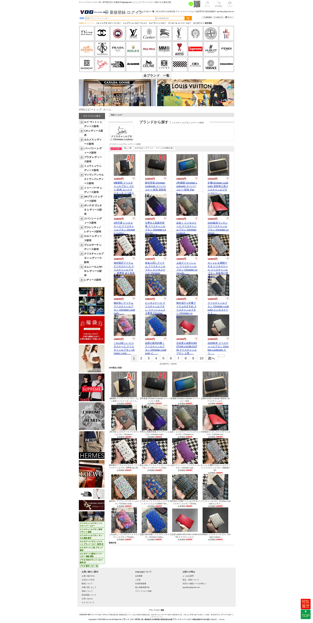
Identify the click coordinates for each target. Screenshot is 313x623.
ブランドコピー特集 (143, 591)
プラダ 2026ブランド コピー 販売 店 (91, 561)
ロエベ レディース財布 (93, 238)
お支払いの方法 (88, 580)
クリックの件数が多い (165, 148)
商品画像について (89, 595)
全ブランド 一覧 (156, 75)
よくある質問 (188, 576)
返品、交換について (191, 580)
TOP (306, 615)
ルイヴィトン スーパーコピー (161, 615)
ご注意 (138, 580)
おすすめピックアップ (144, 148)
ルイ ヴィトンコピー (157, 23)
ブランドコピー (147, 2)
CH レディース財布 (93, 132)
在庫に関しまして (89, 587)
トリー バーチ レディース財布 (93, 189)
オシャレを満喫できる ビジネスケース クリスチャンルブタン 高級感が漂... (215, 467)
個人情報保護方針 (142, 587)
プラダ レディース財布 (93, 159)
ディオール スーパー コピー (179, 23)
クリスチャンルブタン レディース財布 (94, 257)
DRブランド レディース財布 (93, 198)
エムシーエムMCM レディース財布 (93, 271)
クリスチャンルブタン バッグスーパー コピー (91, 524)
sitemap (221, 619)
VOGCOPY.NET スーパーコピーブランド (94, 615)
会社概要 (138, 576)
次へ (211, 358)
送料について (87, 591)
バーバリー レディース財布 (93, 150)
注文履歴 (208, 17)
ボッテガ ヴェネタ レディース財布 (93, 209)
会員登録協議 (140, 583)
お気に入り (218, 17)
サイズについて (88, 602)
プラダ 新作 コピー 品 (89, 566)
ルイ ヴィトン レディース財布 (93, 124)
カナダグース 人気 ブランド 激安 (91, 549)
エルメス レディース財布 (93, 141)
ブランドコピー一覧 (146, 11)
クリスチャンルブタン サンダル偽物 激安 (91, 536)
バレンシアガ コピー (191, 615)
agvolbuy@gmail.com (225, 11)
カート (228, 17)
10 (201, 358)
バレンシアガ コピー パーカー (108, 23)
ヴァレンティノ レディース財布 (92, 229)
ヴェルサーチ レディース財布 (93, 246)
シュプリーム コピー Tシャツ (135, 23)
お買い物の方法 (88, 576)
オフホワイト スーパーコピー (221, 615)
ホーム (107, 109)
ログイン (135, 12)
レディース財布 (92, 279)
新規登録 (117, 12)
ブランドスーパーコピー (185, 11)
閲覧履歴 (306, 603)
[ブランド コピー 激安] (94, 12)
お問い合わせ (87, 599)
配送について (87, 583)
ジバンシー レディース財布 (93, 220)
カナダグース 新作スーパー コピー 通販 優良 (91, 555)
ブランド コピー (128, 619)
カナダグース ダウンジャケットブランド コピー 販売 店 (91, 542)
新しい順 (128, 148)
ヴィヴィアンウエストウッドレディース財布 (94, 179)
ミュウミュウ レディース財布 (93, 168)
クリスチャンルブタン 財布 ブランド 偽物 (91, 530)
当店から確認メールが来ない (194, 583)
